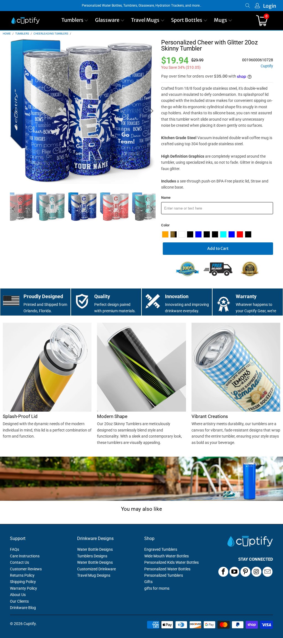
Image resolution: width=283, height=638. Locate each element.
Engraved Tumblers (160, 549)
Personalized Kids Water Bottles (171, 562)
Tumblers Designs (92, 556)
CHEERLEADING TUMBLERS (50, 33)
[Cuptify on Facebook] (223, 572)
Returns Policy (22, 575)
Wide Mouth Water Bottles (166, 556)
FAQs (14, 549)
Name (166, 197)
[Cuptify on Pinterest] (245, 572)
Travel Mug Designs (93, 575)
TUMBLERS (22, 33)
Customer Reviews (26, 569)
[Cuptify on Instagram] (256, 572)
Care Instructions (25, 556)
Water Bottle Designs (95, 549)
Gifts (148, 581)
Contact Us (19, 562)
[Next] (151, 111)
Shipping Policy (23, 581)
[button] (75, 20)
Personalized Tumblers (163, 575)
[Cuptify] (25, 20)
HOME (7, 33)
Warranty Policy (23, 588)
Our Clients (19, 601)
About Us (18, 594)
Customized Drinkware (96, 569)
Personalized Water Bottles (167, 569)
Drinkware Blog (23, 607)
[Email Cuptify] (267, 572)
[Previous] (14, 111)
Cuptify (267, 66)
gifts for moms (156, 588)
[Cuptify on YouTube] (234, 572)
